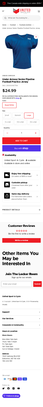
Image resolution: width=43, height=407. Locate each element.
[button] (3, 11)
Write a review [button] (21, 240)
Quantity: (7, 128)
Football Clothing (25, 25)
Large (30, 116)
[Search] (5, 18)
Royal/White (11, 106)
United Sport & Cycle (18, 301)
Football (13, 25)
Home (4, 25)
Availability (10, 155)
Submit (37, 284)
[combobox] (21, 18)
